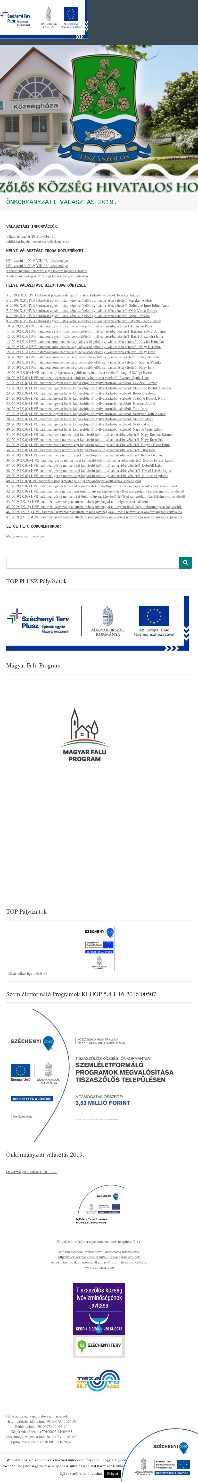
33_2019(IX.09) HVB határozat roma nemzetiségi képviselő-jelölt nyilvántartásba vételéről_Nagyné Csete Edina (88, 444)
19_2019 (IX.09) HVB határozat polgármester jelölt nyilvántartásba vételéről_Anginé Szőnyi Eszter (79, 372)
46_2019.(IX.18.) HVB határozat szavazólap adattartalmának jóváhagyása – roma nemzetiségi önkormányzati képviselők (94, 511)
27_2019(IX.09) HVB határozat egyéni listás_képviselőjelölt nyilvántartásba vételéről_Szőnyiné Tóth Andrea (86, 413)
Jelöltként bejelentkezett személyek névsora (37, 241)
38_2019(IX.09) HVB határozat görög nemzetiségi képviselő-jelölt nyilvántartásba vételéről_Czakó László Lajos (88, 470)
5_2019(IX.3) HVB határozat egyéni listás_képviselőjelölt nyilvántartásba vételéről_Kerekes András (79, 300)
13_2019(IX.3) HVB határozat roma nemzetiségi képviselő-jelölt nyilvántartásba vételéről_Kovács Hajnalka (85, 341)
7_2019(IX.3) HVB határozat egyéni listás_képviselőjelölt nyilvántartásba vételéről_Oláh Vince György (82, 310)
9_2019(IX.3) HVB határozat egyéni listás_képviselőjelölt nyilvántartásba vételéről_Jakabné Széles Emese (83, 320)
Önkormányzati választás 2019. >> (31, 1171)
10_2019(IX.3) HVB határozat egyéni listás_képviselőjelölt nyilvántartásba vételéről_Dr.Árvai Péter (79, 326)
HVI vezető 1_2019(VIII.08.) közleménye (37, 260)
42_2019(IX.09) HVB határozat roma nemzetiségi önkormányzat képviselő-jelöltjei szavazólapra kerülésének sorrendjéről (95, 491)
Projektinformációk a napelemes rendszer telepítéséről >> (99, 1241)
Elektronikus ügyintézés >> (27, 973)
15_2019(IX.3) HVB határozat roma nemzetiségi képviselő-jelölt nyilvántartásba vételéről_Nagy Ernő (80, 351)
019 (36, 236)
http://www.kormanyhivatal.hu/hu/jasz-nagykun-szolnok (99, 1256)
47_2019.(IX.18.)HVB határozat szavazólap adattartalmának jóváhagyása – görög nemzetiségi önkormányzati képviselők (94, 516)
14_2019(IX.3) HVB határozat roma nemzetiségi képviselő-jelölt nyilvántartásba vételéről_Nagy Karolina (83, 346)
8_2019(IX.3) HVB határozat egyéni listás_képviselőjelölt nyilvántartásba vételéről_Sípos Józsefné (78, 315)
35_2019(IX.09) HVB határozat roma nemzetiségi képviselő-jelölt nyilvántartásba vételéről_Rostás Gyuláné (84, 455)
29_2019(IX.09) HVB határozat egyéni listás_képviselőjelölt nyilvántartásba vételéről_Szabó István (78, 424)
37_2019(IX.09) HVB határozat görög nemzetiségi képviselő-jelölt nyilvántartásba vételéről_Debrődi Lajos (84, 465)
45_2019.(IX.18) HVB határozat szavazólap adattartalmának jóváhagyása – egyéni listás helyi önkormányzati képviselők (94, 506)
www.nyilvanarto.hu (99, 1267)
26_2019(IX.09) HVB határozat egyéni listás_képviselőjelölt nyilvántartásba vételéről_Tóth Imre (76, 408)
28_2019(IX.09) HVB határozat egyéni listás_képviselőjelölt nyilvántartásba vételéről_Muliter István (79, 418)
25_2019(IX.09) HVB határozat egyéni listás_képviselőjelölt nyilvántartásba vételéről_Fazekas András (80, 403)
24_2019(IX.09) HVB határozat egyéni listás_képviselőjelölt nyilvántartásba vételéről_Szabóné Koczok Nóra (85, 398)
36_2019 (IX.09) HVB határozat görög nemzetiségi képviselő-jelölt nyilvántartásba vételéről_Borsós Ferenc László (90, 460)
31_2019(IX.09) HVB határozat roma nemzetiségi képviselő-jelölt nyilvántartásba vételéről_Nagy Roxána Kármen (89, 434)
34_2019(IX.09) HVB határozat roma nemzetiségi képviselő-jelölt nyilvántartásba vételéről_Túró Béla (80, 449)
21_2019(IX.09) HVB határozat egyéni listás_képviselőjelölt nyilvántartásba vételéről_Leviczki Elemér (81, 382)
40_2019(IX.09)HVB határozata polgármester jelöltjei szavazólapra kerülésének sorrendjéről (73, 480)
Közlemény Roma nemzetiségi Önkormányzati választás (46, 270)
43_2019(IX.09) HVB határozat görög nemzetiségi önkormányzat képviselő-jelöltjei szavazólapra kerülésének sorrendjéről (95, 496)
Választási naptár (18, 236)
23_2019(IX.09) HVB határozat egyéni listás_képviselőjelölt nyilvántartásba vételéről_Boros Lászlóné (80, 393)
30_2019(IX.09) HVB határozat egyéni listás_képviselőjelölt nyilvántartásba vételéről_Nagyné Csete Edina (84, 429)
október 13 (47, 236)
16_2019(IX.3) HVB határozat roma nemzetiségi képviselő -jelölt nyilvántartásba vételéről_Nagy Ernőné (83, 357)
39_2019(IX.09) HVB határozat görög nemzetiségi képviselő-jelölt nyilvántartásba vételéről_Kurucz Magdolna (87, 475)
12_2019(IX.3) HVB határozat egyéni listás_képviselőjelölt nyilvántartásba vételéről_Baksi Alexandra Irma (84, 336)
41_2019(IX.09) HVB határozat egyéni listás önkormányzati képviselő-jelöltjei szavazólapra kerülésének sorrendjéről (91, 486)
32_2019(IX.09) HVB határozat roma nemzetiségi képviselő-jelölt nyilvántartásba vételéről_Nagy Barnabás (84, 439)
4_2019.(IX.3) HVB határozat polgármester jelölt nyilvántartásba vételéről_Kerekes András (73, 295)
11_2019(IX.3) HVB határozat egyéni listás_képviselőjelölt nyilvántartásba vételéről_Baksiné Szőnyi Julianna (86, 331)
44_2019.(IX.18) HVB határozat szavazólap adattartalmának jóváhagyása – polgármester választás (77, 501)
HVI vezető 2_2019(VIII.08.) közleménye (37, 265)
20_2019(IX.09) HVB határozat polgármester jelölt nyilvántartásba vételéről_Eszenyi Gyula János (77, 377)
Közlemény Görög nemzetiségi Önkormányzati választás (47, 275)
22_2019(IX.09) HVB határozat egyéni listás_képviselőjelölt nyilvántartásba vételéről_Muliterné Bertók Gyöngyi (88, 387)
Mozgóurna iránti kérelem (25, 536)
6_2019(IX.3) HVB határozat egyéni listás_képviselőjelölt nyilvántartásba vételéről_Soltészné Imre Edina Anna (87, 305)
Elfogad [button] (112, 1473)
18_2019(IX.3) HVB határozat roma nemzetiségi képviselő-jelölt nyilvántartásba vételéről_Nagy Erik (80, 367)
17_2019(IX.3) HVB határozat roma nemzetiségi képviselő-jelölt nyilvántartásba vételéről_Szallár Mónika (83, 362)
